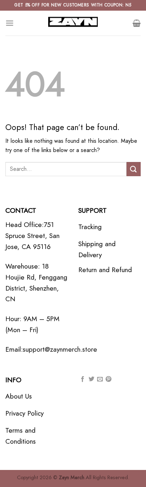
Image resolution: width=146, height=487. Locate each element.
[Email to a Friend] (100, 379)
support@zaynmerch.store (60, 349)
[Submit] (134, 169)
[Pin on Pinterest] (108, 379)
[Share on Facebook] (82, 379)
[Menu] (9, 23)
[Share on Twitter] (91, 379)
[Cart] (137, 23)
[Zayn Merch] (73, 23)
